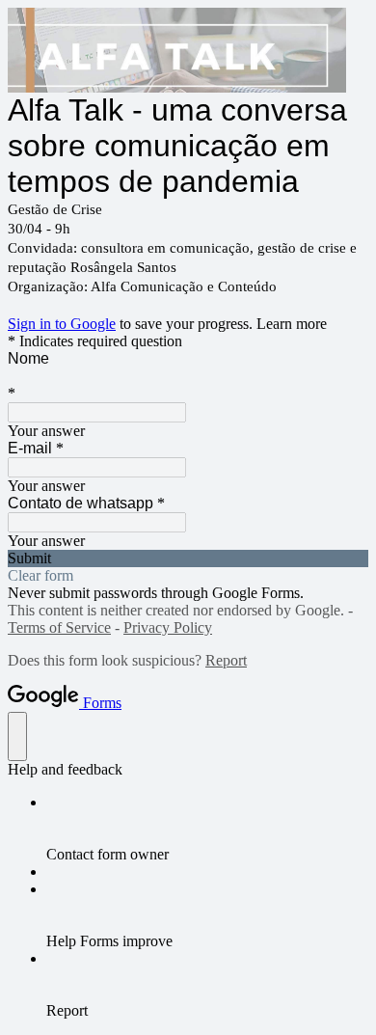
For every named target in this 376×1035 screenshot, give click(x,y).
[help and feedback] (17, 736)
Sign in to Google (62, 323)
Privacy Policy (167, 627)
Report (226, 660)
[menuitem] (207, 828)
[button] (188, 558)
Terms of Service (59, 627)
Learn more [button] (291, 323)
